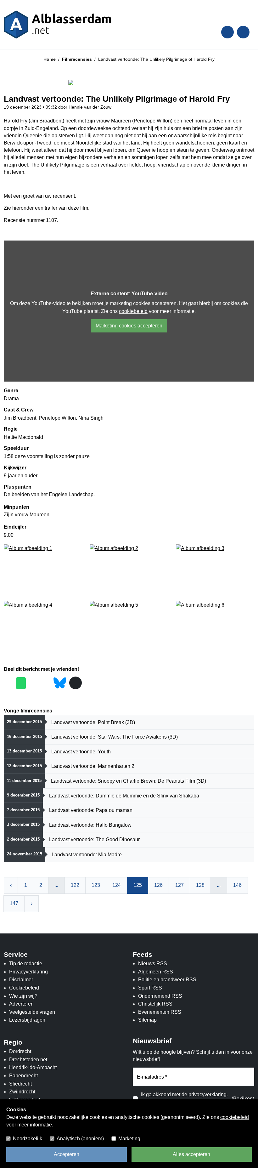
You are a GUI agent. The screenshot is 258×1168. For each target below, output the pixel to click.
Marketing (129, 1138)
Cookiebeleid (24, 987)
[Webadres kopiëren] (75, 683)
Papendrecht (23, 1075)
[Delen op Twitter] (33, 683)
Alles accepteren (191, 1154)
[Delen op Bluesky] (59, 682)
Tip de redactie (25, 963)
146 (237, 885)
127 (179, 885)
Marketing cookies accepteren (129, 325)
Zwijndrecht (22, 1091)
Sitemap (147, 1020)
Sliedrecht (20, 1083)
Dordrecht (20, 1051)
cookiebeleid (133, 311)
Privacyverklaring (28, 971)
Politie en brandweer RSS (167, 979)
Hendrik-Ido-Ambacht (33, 1067)
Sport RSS (150, 987)
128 (200, 885)
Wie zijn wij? (23, 996)
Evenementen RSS (159, 1012)
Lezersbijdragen (27, 1020)
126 (158, 885)
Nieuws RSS (152, 963)
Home (49, 59)
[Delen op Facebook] (8, 683)
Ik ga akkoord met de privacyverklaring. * (184, 1098)
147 (14, 903)
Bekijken (243, 1098)
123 (96, 885)
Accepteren (66, 1154)
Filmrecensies (77, 59)
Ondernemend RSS (160, 996)
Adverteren (21, 1003)
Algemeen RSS (155, 971)
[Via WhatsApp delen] (21, 683)
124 (116, 885)
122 (75, 885)
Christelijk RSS (155, 1003)
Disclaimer (21, 979)
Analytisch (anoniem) (80, 1138)
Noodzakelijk (27, 1138)
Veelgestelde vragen (32, 1012)
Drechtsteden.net (28, 1059)
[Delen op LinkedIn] (45, 683)
